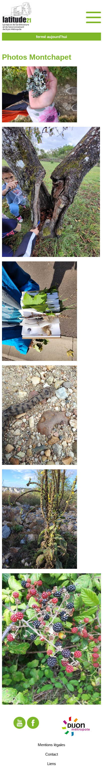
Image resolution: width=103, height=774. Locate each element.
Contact (51, 754)
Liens (51, 763)
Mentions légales (51, 744)
